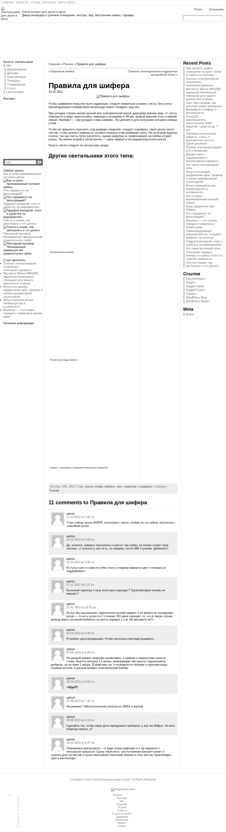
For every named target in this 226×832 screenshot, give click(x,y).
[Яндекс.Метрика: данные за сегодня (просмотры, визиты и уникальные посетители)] (123, 789)
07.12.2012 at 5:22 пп (80, 584)
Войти (190, 314)
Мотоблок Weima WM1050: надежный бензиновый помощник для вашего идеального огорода (21, 278)
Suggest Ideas (195, 286)
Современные (16, 84)
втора (99, 486)
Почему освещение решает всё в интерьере (204, 149)
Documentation (195, 278)
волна (89, 486)
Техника (122, 798)
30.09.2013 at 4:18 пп (80, 720)
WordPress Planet (197, 301)
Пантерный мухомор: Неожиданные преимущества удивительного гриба (22, 237)
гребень (109, 486)
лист (119, 486)
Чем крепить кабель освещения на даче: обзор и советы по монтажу (203, 72)
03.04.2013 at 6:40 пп (80, 633)
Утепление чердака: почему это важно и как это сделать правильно (204, 255)
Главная (54, 64)
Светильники (14, 92)
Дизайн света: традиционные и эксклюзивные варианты (202, 158)
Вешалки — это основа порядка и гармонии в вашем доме (22, 313)
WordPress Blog (196, 297)
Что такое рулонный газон (203, 248)
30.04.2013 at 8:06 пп (80, 681)
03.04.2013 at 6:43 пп (80, 652)
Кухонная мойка (62, 71)
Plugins (190, 282)
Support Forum (195, 290)
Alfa (8, 65)
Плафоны (13, 80)
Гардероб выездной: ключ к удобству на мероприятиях (21, 205)
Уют (121, 801)
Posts (198, 9)
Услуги (122, 807)
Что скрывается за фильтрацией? (15, 192)
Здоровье (122, 816)
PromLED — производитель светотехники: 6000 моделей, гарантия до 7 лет (202, 123)
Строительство (122, 813)
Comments (216, 9)
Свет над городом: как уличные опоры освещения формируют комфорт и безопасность (204, 107)
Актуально (121, 819)
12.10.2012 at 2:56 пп (80, 517)
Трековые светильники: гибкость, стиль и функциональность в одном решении (201, 138)
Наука (122, 826)
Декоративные (16, 69)
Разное (68, 64)
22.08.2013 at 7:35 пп (80, 701)
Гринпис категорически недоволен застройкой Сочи (152, 73)
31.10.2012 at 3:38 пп (80, 562)
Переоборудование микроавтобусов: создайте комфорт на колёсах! (203, 234)
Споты (11, 88)
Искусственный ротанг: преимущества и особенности (18, 303)
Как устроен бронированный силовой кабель (22, 175)
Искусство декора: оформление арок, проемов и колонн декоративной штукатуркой (23, 291)
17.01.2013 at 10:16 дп (81, 607)
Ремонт (121, 822)
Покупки (122, 804)
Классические (16, 77)
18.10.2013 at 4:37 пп (80, 742)
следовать (145, 486)
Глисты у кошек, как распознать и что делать (19, 222)
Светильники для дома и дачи (44, 11)
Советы (122, 810)
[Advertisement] (30, 128)
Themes (191, 293)
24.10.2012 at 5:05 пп (80, 539)
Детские (12, 73)
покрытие (130, 486)
